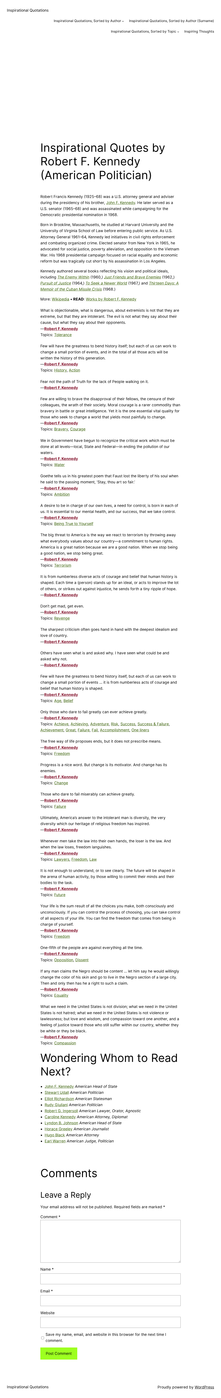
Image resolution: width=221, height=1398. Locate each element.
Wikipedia (60, 299)
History (60, 370)
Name (47, 1269)
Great (71, 730)
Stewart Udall (57, 1092)
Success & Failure (153, 724)
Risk (114, 724)
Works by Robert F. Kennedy (111, 299)
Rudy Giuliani (56, 1104)
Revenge (62, 618)
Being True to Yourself (73, 523)
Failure (84, 730)
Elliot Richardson (59, 1098)
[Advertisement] (110, 85)
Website (47, 1313)
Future (59, 894)
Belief (68, 700)
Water (59, 464)
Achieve (61, 724)
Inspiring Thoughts (199, 31)
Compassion (65, 1043)
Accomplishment (114, 730)
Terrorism (62, 565)
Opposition (63, 960)
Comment (50, 1217)
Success (127, 724)
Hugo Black (55, 1135)
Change (61, 783)
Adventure (99, 724)
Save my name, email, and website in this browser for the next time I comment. (106, 1337)
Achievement (51, 730)
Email (46, 1291)
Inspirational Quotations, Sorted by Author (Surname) (171, 21)
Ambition (62, 494)
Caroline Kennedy (60, 1117)
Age (57, 700)
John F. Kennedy (120, 202)
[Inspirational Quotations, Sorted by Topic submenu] (178, 32)
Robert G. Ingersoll (61, 1111)
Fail (95, 730)
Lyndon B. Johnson (61, 1123)
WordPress (204, 1387)
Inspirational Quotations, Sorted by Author (87, 21)
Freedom (62, 753)
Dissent (81, 960)
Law (93, 859)
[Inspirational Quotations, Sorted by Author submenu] (123, 21)
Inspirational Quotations (28, 10)
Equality (61, 995)
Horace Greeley (59, 1129)
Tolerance (63, 334)
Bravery (61, 429)
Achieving (79, 724)
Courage (77, 429)
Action (74, 370)
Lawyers (61, 859)
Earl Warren (55, 1141)
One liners (140, 730)
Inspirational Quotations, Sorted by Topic (143, 31)
